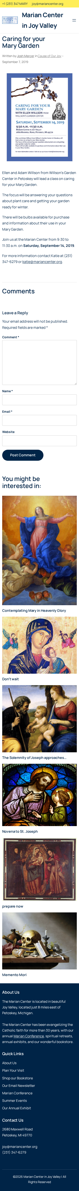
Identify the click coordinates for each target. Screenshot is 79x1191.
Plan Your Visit (13, 1070)
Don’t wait (10, 679)
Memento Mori (14, 975)
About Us (9, 1063)
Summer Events (14, 1100)
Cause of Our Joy (49, 56)
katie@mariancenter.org (42, 261)
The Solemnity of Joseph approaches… (34, 758)
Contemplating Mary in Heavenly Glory (34, 610)
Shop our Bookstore (17, 1078)
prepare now (12, 906)
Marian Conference (29, 1036)
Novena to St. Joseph (20, 831)
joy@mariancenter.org (47, 4)
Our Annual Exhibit (16, 1108)
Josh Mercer (25, 56)
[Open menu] (74, 20)
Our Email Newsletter (18, 1085)
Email (7, 411)
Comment (10, 337)
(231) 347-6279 (14, 1152)
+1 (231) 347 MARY (15, 4)
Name (7, 391)
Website (8, 432)
